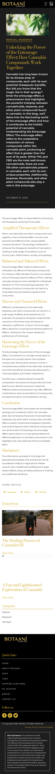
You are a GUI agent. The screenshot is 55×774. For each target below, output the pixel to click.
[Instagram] (10, 715)
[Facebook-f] (4, 715)
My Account (9, 689)
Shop (5, 673)
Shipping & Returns (13, 684)
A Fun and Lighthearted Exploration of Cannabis (22, 587)
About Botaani (11, 668)
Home (5, 663)
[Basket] (51, 4)
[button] (10, 492)
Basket (6, 694)
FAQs (5, 678)
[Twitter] (15, 715)
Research (25, 40)
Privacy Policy (31, 727)
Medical (11, 40)
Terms (41, 727)
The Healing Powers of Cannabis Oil (21, 542)
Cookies (49, 727)
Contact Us (9, 699)
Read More (7, 553)
